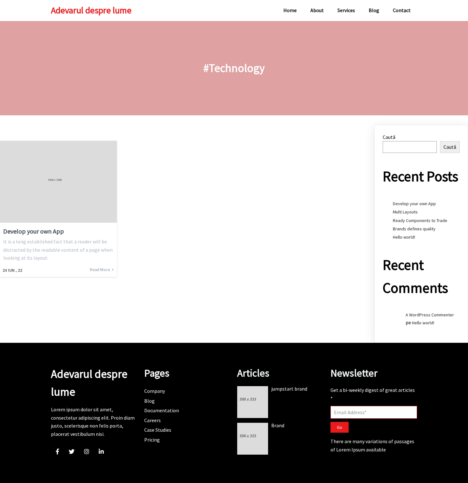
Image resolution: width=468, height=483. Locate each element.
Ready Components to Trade (420, 220)
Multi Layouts (405, 212)
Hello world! (404, 237)
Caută (389, 137)
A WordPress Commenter (430, 315)
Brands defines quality (414, 229)
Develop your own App (414, 203)
